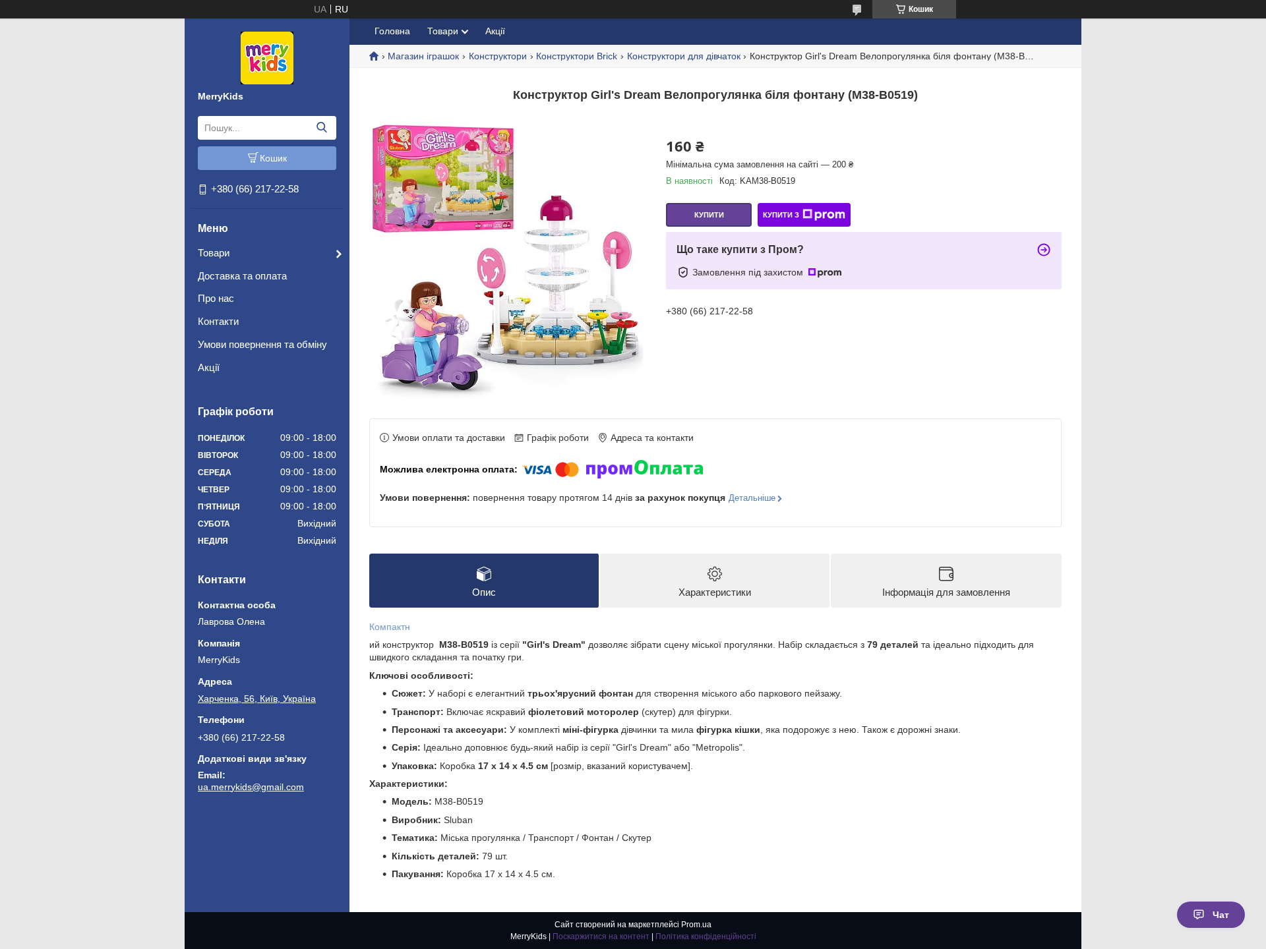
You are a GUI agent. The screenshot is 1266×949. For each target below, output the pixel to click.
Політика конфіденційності (705, 936)
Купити (709, 215)
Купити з (781, 215)
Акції (209, 367)
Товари (213, 252)
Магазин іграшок (423, 56)
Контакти (218, 321)
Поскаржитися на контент (601, 936)
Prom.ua (696, 924)
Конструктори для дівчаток (683, 56)
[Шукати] (321, 128)
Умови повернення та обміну (262, 344)
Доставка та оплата (242, 275)
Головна (392, 31)
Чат (1221, 914)
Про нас (216, 298)
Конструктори (498, 56)
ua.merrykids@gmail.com (251, 787)
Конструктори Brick (576, 56)
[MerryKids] (267, 57)
